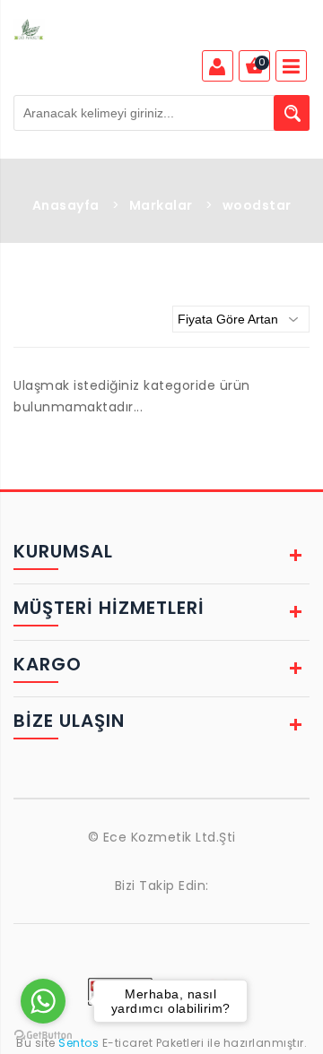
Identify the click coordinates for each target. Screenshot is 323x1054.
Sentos (79, 1042)
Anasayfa (66, 205)
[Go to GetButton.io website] (43, 1035)
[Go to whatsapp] (43, 1001)
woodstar (257, 205)
